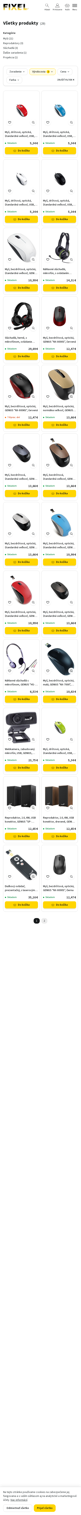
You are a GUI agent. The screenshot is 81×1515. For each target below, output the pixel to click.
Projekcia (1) (10, 57)
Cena (63, 72)
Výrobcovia (40, 72)
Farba (12, 80)
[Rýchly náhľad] (33, 122)
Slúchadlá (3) (10, 48)
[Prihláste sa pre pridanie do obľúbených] (9, 122)
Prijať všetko (44, 1508)
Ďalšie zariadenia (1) (15, 53)
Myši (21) (8, 39)
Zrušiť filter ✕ (66, 80)
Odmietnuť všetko (17, 1508)
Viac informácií (18, 1500)
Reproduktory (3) (13, 43)
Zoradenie (15, 72)
